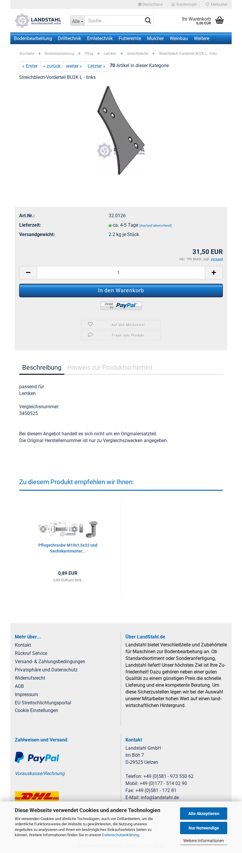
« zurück (51, 66)
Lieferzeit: (30, 225)
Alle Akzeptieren (203, 813)
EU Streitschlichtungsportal (43, 703)
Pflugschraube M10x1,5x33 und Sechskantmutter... (67, 548)
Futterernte (130, 38)
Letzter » (96, 66)
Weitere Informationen (203, 840)
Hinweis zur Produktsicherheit (110, 367)
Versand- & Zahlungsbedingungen (50, 661)
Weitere (201, 38)
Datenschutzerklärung (120, 835)
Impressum (26, 694)
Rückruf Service (31, 653)
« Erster (29, 66)
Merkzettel (218, 4)
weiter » (74, 66)
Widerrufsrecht (30, 678)
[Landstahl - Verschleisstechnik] (38, 20)
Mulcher (155, 38)
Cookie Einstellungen (36, 710)
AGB (19, 686)
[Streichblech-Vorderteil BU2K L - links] (120, 130)
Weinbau (179, 38)
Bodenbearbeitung (33, 38)
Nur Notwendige (204, 828)
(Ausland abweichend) (155, 226)
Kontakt (23, 645)
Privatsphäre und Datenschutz (46, 670)
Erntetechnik (100, 38)
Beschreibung (41, 367)
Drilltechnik (69, 38)
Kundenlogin (186, 4)
